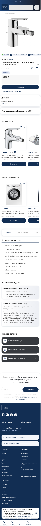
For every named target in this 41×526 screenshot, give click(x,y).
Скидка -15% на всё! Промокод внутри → (20, 1)
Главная (4, 524)
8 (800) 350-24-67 (26, 422)
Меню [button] (20, 524)
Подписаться (31, 389)
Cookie (23, 473)
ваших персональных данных (23, 516)
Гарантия (4, 494)
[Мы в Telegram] (3, 414)
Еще (38, 64)
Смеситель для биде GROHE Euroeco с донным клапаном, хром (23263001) (13, 156)
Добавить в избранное (32, 68)
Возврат (4, 491)
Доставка (5, 484)
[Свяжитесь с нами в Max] (11, 414)
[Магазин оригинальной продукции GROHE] (5, 7)
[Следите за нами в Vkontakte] (7, 414)
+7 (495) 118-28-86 (7, 422)
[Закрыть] (36, 513)
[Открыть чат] (15, 414)
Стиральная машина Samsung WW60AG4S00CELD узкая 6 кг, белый (13, 212)
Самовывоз (24, 456)
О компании (24, 453)
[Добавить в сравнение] (36, 68)
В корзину (14, 164)
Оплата (4, 487)
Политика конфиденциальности (28, 397)
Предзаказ (20, 87)
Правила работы (7, 500)
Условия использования (20, 399)
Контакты (24, 460)
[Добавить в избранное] (21, 127)
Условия (34, 98)
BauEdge (10, 59)
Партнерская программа (28, 476)
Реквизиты (5, 503)
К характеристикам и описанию (11, 91)
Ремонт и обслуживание (9, 497)
